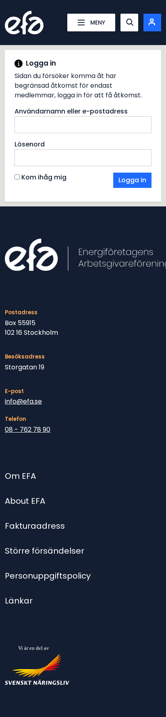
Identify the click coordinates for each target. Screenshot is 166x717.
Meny (97, 23)
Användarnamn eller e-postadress (71, 111)
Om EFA (20, 476)
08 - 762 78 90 (27, 429)
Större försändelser (44, 550)
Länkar (19, 600)
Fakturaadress (35, 526)
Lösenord (30, 144)
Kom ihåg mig (43, 177)
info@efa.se (23, 401)
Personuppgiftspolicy (48, 575)
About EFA (25, 501)
